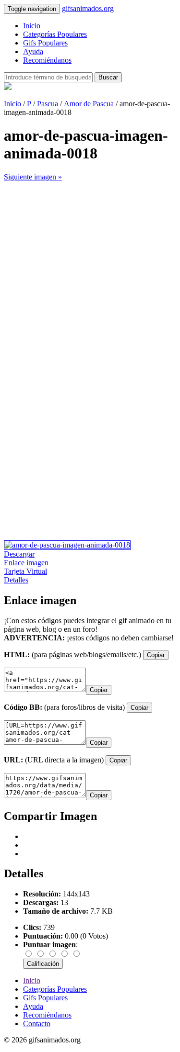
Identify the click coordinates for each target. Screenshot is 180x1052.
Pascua (47, 104)
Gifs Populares (45, 43)
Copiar (156, 655)
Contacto (36, 1023)
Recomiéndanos (47, 60)
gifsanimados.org (88, 8)
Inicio (31, 26)
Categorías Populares (55, 34)
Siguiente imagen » (33, 177)
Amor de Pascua (89, 104)
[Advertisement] (90, 271)
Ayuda (33, 51)
